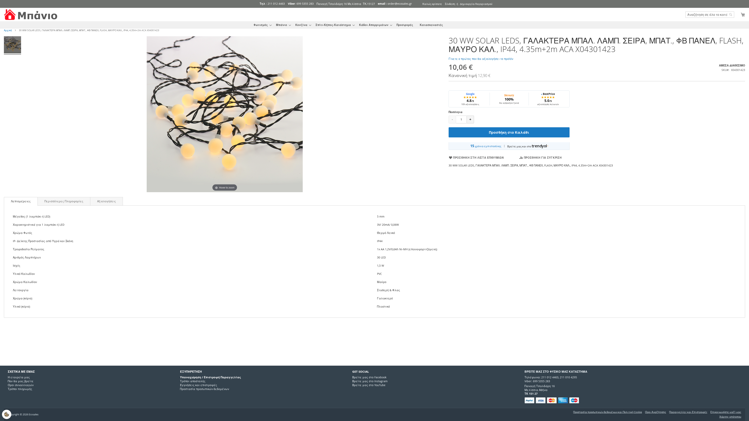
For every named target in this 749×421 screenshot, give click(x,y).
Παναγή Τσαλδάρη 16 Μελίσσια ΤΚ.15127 (346, 4)
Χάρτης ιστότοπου (730, 416)
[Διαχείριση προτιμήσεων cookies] (6, 414)
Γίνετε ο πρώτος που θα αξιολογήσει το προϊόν (481, 59)
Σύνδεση (450, 4)
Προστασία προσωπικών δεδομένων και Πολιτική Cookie (607, 412)
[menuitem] (261, 25)
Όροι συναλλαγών (21, 385)
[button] (21, 201)
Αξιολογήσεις (106, 201)
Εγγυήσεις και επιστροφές (198, 385)
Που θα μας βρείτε (21, 381)
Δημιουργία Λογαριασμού (476, 4)
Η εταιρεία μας (19, 377)
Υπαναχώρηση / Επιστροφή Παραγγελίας (210, 377)
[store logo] (31, 14)
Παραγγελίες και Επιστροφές (688, 412)
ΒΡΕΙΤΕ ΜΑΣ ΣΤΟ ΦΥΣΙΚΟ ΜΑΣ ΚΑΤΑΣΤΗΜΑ (555, 372)
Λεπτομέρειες (21, 201)
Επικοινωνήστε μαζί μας (725, 412)
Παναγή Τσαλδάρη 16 (539, 386)
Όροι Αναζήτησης (655, 412)
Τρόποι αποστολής (192, 381)
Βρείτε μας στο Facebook (369, 377)
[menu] (374, 25)
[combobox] (709, 14)
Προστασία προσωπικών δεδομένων (204, 389)
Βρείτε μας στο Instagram (370, 381)
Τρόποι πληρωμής (20, 389)
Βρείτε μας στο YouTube (368, 385)
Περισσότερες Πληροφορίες (63, 201)
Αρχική (8, 30)
